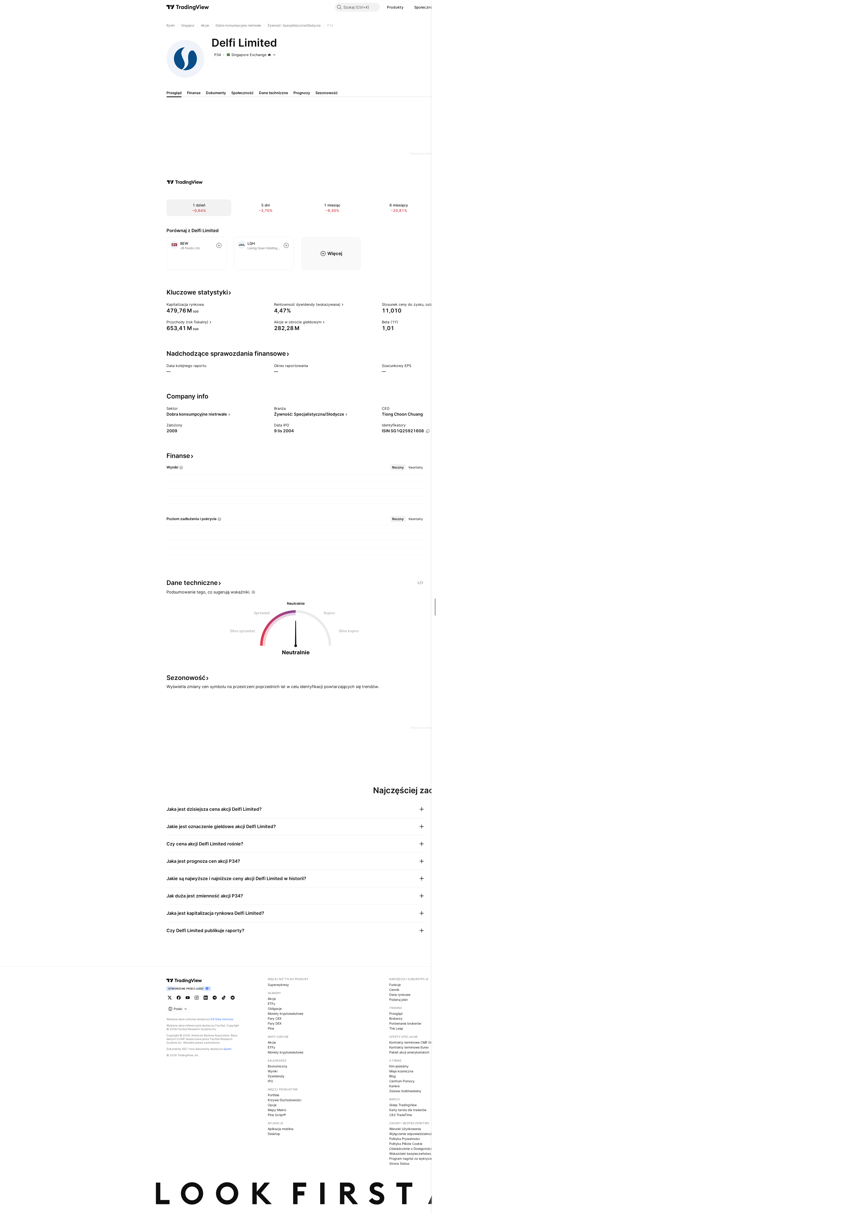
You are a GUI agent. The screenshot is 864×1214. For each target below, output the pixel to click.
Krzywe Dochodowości (284, 1100)
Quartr (227, 1049)
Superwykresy (278, 985)
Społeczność (425, 7)
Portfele (273, 1095)
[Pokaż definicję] (207, 304)
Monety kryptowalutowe (285, 1013)
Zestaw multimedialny (405, 1091)
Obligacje (275, 1008)
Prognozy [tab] (301, 93)
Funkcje (395, 985)
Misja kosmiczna (401, 1071)
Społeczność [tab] (242, 93)
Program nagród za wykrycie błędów (416, 1158)
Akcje (272, 999)
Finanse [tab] (193, 93)
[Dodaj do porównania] (219, 245)
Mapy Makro (277, 1110)
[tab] (397, 467)
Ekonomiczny (277, 1066)
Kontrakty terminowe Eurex (409, 1047)
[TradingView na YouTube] (187, 997)
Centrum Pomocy (402, 1081)
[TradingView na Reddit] (233, 997)
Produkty (395, 7)
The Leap (396, 1028)
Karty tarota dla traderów (407, 1110)
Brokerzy (396, 1018)
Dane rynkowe (399, 995)
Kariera (394, 1086)
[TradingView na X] (169, 997)
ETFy (271, 1004)
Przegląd (396, 1013)
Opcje (272, 1105)
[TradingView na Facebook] (179, 997)
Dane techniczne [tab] (273, 93)
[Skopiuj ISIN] (428, 431)
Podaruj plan (398, 999)
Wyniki (272, 1071)
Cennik (394, 990)
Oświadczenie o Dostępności (410, 1149)
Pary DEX (274, 1023)
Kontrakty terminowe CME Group (413, 1042)
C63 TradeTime (400, 1115)
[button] (407, 7)
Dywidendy (276, 1076)
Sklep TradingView (403, 1105)
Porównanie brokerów (405, 1023)
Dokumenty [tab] (216, 93)
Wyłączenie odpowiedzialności (411, 1134)
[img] (269, 55)
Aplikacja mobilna (280, 1129)
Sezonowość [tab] (326, 93)
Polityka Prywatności (404, 1139)
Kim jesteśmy (399, 1066)
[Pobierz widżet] (420, 582)
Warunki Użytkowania (405, 1129)
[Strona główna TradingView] (187, 7)
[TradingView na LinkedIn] (205, 997)
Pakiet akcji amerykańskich (409, 1052)
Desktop (274, 1134)
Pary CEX (274, 1018)
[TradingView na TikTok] (223, 997)
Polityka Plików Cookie (405, 1144)
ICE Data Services (221, 1019)
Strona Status (399, 1163)
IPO (270, 1081)
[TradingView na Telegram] (215, 997)
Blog (392, 1076)
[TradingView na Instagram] (197, 997)
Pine (271, 1028)
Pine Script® (277, 1115)
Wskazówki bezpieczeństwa (410, 1153)
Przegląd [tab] (174, 93)
